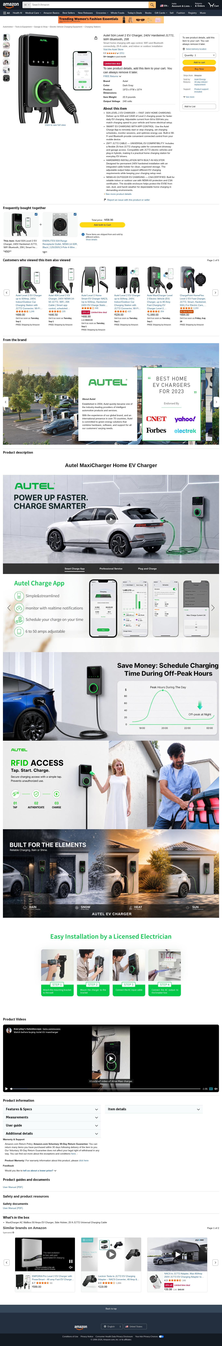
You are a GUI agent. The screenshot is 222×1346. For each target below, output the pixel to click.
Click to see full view (55, 125)
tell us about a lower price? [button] (38, 1170)
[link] (60, 224)
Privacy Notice (87, 1336)
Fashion (181, 13)
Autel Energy (200, 79)
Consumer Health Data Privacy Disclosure (114, 1336)
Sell (171, 13)
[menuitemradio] (211, 1089)
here (73, 1153)
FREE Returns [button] (111, 76)
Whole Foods (117, 13)
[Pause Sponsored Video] (71, 1262)
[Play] (5, 1088)
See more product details (118, 194)
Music (203, 13)
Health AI (17, 13)
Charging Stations (93, 27)
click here (84, 1160)
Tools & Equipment (23, 27)
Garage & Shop (41, 27)
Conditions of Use (70, 1336)
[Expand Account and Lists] (191, 6)
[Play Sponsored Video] (111, 1254)
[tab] (74, 569)
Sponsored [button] (7, 1232)
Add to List (189, 106)
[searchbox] (90, 5)
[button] (6, 13)
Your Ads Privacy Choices (146, 1336)
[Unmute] (216, 1089)
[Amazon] (11, 5)
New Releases (85, 13)
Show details (91, 239)
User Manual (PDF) (13, 1187)
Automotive (8, 27)
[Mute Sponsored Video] (71, 1268)
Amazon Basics (51, 13)
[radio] (6, 37)
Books (148, 13)
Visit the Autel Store (113, 49)
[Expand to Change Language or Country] (120, 1327)
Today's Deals (135, 13)
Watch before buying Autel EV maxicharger (36, 1032)
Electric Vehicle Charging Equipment (66, 27)
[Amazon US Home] (81, 1328)
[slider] (105, 1088)
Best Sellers (69, 13)
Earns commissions (51, 1029)
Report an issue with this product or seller (128, 200)
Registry (192, 13)
